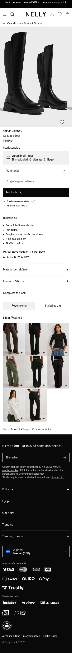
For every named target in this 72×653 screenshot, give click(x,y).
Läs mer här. (57, 477)
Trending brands (12, 536)
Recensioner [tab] (19, 305)
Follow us (7, 489)
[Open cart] (67, 14)
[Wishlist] (59, 14)
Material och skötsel (15, 269)
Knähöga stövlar (41, 429)
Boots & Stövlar (25, 23)
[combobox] (36, 170)
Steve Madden (12, 131)
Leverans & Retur (13, 281)
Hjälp (5, 501)
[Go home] (36, 14)
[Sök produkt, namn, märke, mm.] (12, 14)
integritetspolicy (35, 473)
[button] (7, 625)
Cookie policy (50, 636)
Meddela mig (14, 192)
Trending (7, 524)
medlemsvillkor (10, 470)
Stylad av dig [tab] (53, 305)
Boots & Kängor (20, 429)
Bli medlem (12, 457)
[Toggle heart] (61, 122)
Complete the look (14, 293)
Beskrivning (10, 218)
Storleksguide (11, 147)
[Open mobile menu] (4, 14)
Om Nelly (8, 513)
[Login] (52, 14)
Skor (5, 429)
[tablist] (36, 305)
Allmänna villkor (11, 636)
